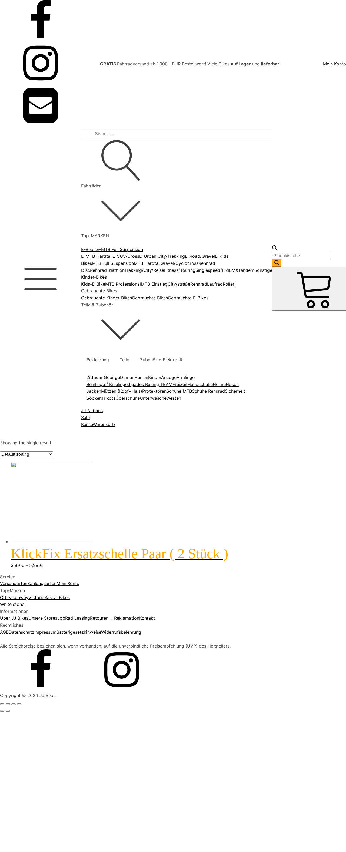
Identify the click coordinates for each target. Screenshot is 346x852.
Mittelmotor (31, 566)
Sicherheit (235, 391)
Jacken (93, 391)
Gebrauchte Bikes (150, 297)
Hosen (232, 384)
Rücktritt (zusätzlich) (40, 591)
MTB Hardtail (147, 263)
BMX (233, 270)
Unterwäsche (153, 398)
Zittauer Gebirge (103, 377)
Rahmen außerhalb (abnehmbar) (51, 513)
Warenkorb (104, 424)
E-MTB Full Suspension (120, 249)
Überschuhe (127, 398)
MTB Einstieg (154, 284)
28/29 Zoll (29, 724)
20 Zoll (26, 696)
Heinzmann (30, 630)
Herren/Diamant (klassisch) (46, 788)
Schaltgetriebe (33, 841)
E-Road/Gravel (200, 256)
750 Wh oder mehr (38, 495)
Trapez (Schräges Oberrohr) (47, 802)
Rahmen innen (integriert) (45, 527)
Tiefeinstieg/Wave (37, 795)
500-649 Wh (32, 481)
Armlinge (186, 377)
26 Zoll (26, 711)
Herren (141, 377)
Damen (127, 377)
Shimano (27, 658)
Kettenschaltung (35, 820)
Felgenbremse (33, 584)
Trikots (108, 398)
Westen (173, 398)
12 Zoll (25, 683)
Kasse (87, 424)
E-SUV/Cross (125, 256)
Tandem (246, 270)
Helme (219, 384)
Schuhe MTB (179, 391)
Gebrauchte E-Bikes (188, 297)
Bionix (25, 616)
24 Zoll (26, 703)
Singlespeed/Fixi (212, 270)
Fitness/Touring (179, 270)
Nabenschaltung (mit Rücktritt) (50, 827)
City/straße (179, 284)
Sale (85, 417)
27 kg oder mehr (36, 777)
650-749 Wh (31, 488)
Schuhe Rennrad (208, 391)
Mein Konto (334, 64)
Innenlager (29, 559)
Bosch (25, 623)
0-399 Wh (29, 467)
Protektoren (154, 391)
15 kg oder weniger (38, 756)
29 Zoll (26, 731)
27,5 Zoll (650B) (35, 717)
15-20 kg (28, 763)
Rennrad (98, 270)
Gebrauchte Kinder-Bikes (106, 297)
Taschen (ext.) (33, 534)
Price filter (10, 438)
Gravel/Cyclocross (179, 263)
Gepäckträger (33, 506)
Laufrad (215, 284)
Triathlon (115, 270)
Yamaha (27, 672)
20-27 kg (28, 770)
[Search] (276, 263)
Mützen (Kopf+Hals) (121, 391)
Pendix (25, 651)
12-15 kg (27, 749)
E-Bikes (89, 249)
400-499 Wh (32, 474)
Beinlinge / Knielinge (107, 384)
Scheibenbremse (35, 598)
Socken (93, 398)
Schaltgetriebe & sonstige (45, 848)
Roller (228, 284)
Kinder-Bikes (94, 277)
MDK (23, 644)
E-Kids (221, 256)
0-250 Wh (29, 460)
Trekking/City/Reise (144, 270)
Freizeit (180, 384)
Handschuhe (200, 384)
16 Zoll (25, 690)
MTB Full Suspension (113, 263)
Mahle (25, 637)
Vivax (24, 665)
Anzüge (169, 377)
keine (24, 813)
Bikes (86, 263)
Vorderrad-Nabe (35, 573)
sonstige (27, 605)
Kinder (154, 377)
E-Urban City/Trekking (162, 256)
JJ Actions (92, 410)
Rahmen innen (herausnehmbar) (51, 520)
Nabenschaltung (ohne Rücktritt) (52, 834)
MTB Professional (123, 284)
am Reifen (29, 545)
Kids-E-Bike (93, 284)
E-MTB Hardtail (96, 256)
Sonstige (263, 270)
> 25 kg (27, 742)
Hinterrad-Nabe (35, 552)
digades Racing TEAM (150, 384)
